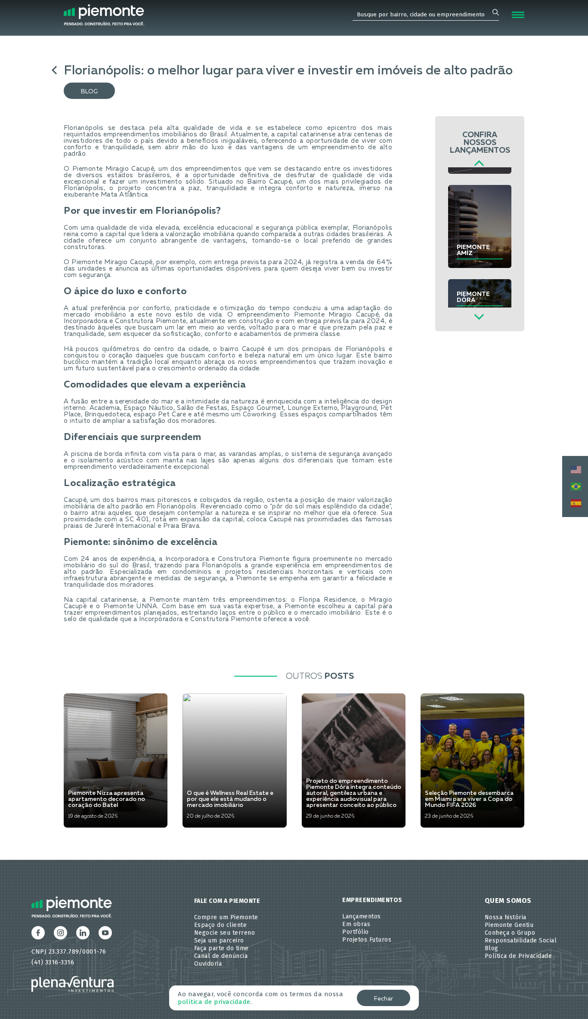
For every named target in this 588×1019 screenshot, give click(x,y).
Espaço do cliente (220, 925)
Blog (89, 92)
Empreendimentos (372, 900)
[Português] (575, 486)
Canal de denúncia (221, 956)
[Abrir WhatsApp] (566, 997)
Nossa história (505, 917)
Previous (479, 165)
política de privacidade (214, 1002)
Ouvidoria (208, 963)
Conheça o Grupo (510, 932)
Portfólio (355, 932)
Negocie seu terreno (224, 932)
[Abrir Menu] (518, 15)
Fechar (383, 999)
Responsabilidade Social (521, 940)
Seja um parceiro (219, 940)
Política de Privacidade (518, 956)
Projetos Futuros (366, 939)
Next (479, 315)
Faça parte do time (221, 948)
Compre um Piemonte (226, 917)
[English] (575, 469)
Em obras (356, 924)
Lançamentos (361, 916)
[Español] (575, 503)
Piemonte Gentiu (509, 925)
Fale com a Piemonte (227, 901)
